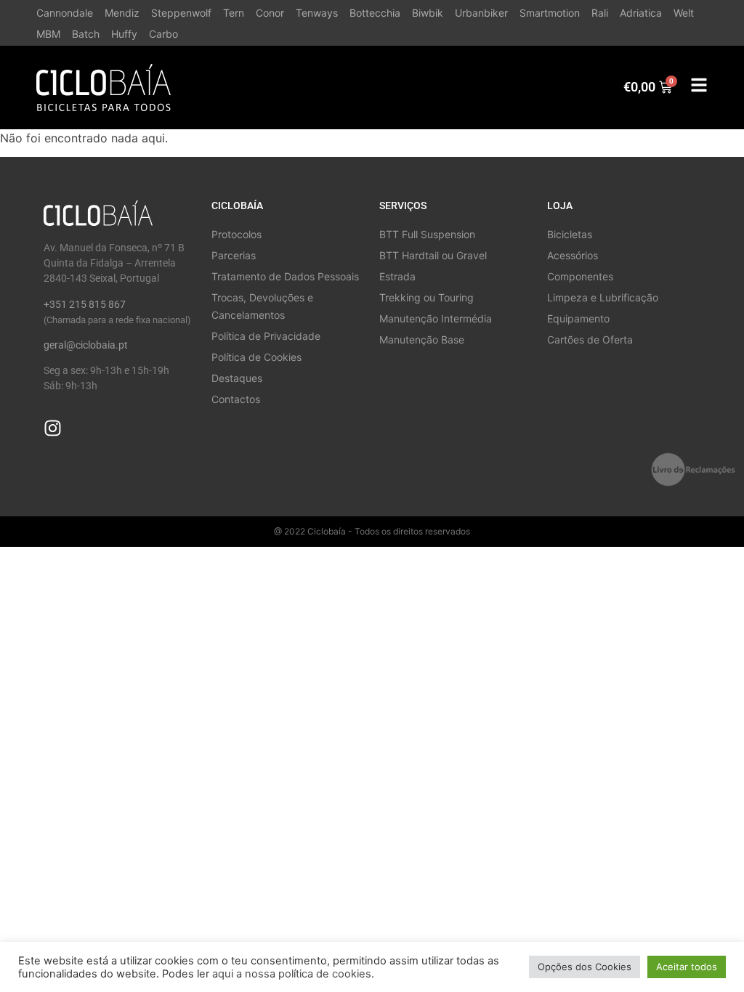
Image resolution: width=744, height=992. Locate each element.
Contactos (235, 399)
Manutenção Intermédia (435, 318)
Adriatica (641, 13)
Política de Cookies (256, 357)
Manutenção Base (421, 339)
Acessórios (572, 255)
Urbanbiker (481, 13)
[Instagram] (53, 428)
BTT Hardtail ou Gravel (433, 255)
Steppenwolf (181, 13)
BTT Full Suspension (427, 234)
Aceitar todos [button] (686, 966)
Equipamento (578, 318)
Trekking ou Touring (426, 297)
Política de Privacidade (265, 336)
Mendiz (122, 13)
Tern (233, 13)
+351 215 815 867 (85, 304)
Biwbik (427, 13)
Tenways (317, 13)
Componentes (580, 276)
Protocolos (236, 234)
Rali (599, 13)
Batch (86, 34)
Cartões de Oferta (590, 339)
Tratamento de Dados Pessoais (285, 276)
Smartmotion (549, 13)
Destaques (236, 378)
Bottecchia (374, 13)
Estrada (397, 276)
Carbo (163, 34)
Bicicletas (569, 234)
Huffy (124, 34)
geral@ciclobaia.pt (86, 345)
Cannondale (64, 13)
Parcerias (233, 255)
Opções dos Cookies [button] (584, 966)
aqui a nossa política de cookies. (293, 973)
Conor (270, 13)
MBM (48, 34)
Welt (684, 13)
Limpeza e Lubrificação (602, 297)
